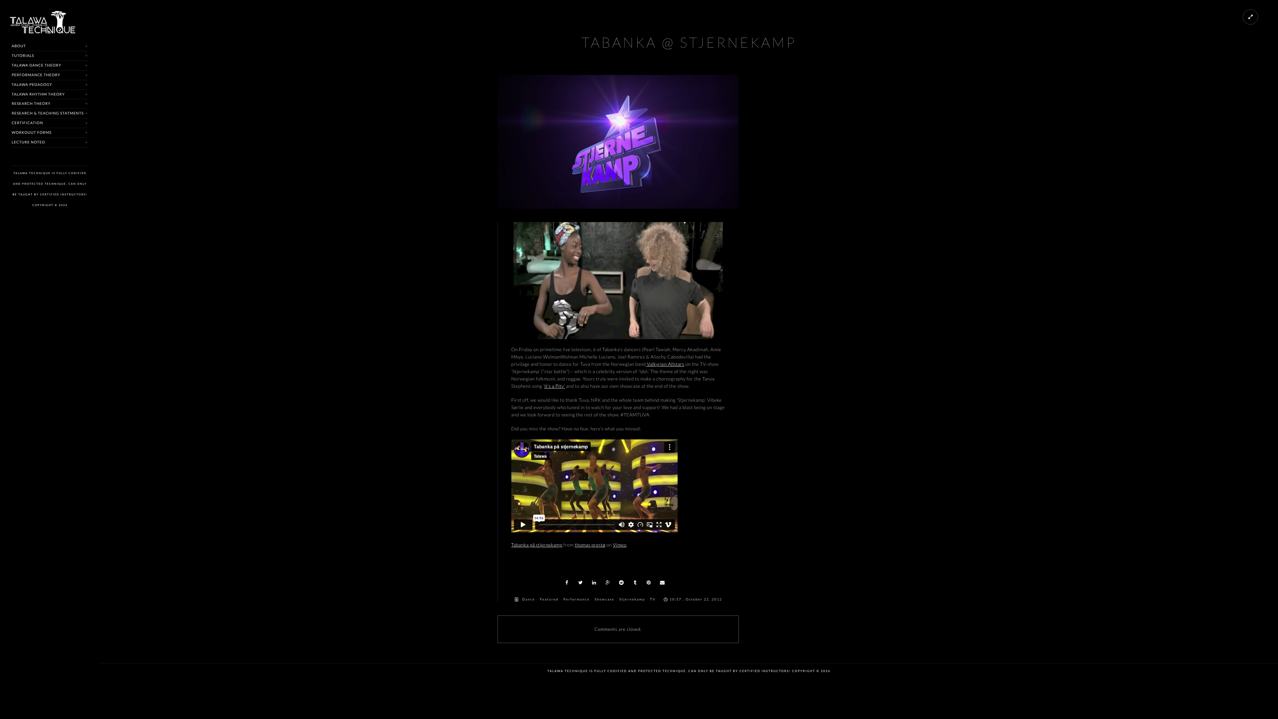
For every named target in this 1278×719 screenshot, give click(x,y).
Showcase (604, 599)
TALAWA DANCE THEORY (36, 65)
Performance (576, 599)
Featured (549, 599)
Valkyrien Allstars (665, 364)
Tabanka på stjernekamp (536, 545)
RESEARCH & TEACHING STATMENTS (48, 113)
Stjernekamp (632, 599)
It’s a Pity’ (554, 386)
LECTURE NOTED (28, 142)
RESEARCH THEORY (31, 104)
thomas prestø (590, 545)
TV (653, 599)
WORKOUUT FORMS (32, 132)
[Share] (567, 582)
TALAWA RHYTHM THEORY (38, 94)
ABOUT (19, 46)
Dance (528, 599)
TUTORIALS (23, 56)
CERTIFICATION (27, 123)
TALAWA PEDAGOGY (32, 85)
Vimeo (620, 545)
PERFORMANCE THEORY (36, 75)
